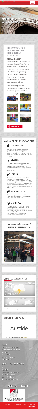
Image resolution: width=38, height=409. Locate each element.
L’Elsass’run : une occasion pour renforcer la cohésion (16, 51)
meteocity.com (16, 308)
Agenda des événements (10, 347)
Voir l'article (15, 126)
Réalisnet (31, 406)
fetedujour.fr (24, 337)
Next (31, 247)
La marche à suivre (8, 357)
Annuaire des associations (11, 350)
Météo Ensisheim (8, 308)
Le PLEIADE (6, 354)
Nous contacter (7, 359)
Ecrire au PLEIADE (11, 379)
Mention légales (29, 404)
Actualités (5, 352)
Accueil (4, 345)
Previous (7, 247)
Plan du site (17, 404)
